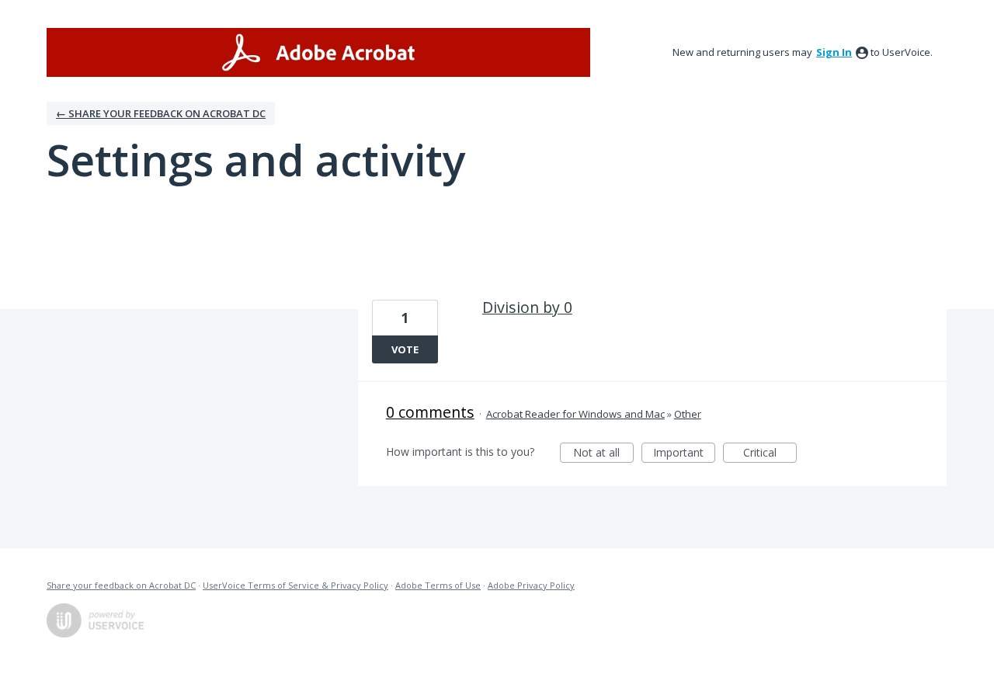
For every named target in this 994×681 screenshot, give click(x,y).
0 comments (430, 411)
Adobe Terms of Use (438, 585)
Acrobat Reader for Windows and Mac (575, 414)
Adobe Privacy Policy (531, 585)
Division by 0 (527, 307)
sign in (834, 52)
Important (684, 454)
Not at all (603, 454)
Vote (405, 349)
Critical (770, 454)
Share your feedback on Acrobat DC (121, 585)
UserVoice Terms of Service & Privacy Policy (295, 585)
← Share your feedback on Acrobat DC (161, 113)
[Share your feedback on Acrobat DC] (318, 52)
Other (687, 414)
